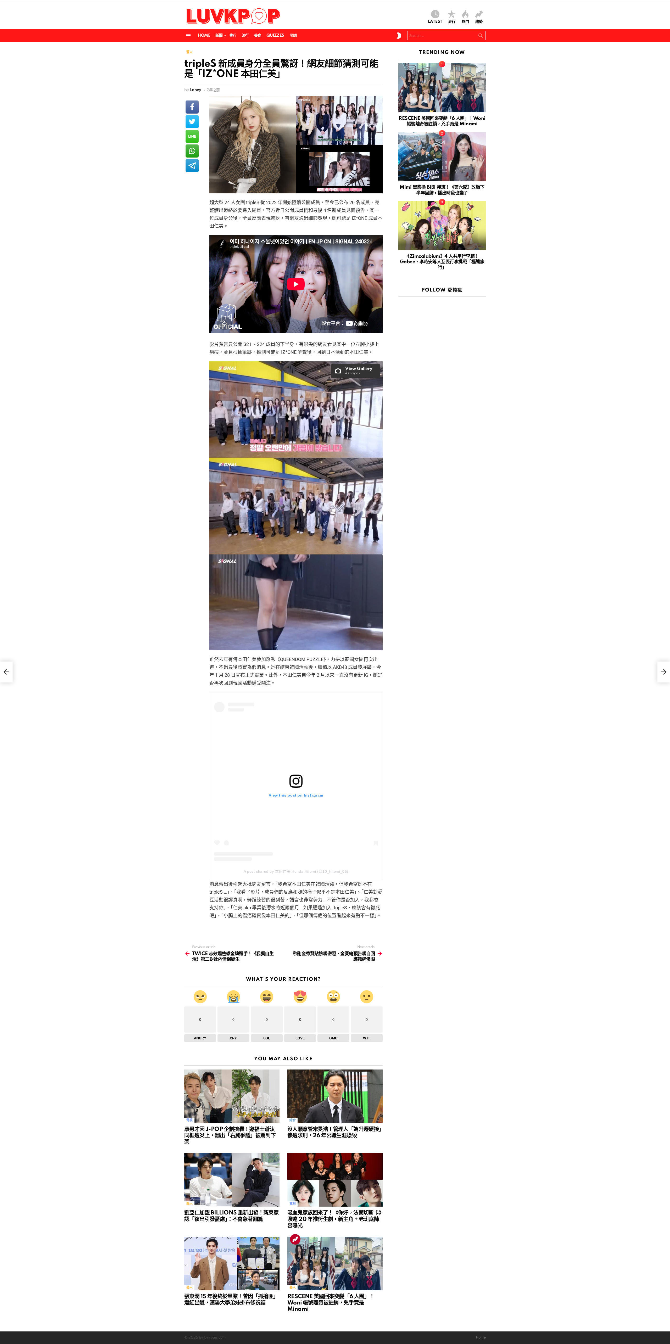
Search (480, 36)
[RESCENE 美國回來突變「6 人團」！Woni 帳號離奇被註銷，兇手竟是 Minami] (335, 1263)
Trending (295, 1239)
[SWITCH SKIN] (399, 35)
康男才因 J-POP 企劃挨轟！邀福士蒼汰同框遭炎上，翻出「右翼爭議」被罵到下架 (230, 1136)
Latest (435, 22)
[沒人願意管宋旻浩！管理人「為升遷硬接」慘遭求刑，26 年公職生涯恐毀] (335, 1096)
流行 (451, 22)
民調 (293, 35)
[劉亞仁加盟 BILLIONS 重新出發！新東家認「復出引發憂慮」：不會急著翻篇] (232, 1180)
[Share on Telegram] (192, 165)
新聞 (218, 35)
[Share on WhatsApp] (192, 151)
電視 (189, 1120)
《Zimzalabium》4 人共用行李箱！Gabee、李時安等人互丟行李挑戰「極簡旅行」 (442, 262)
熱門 (465, 22)
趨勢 (479, 22)
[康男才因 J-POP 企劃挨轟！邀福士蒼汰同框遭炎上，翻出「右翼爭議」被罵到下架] (232, 1096)
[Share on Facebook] (192, 107)
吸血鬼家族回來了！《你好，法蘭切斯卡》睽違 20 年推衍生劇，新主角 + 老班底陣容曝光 (334, 1219)
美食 (257, 35)
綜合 (292, 1120)
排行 (233, 35)
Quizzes (275, 35)
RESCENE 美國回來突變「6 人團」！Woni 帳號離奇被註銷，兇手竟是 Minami (330, 1303)
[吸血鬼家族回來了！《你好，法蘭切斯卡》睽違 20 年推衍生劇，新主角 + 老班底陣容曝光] (335, 1180)
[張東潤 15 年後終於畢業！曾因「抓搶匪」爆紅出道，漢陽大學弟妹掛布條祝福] (232, 1263)
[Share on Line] (192, 136)
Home (204, 35)
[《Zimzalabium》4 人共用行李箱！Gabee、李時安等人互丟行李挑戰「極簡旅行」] (442, 225)
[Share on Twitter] (192, 121)
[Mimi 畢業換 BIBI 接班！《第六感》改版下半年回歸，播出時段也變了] (442, 156)
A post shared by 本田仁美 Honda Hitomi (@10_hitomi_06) (296, 871)
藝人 (189, 1204)
